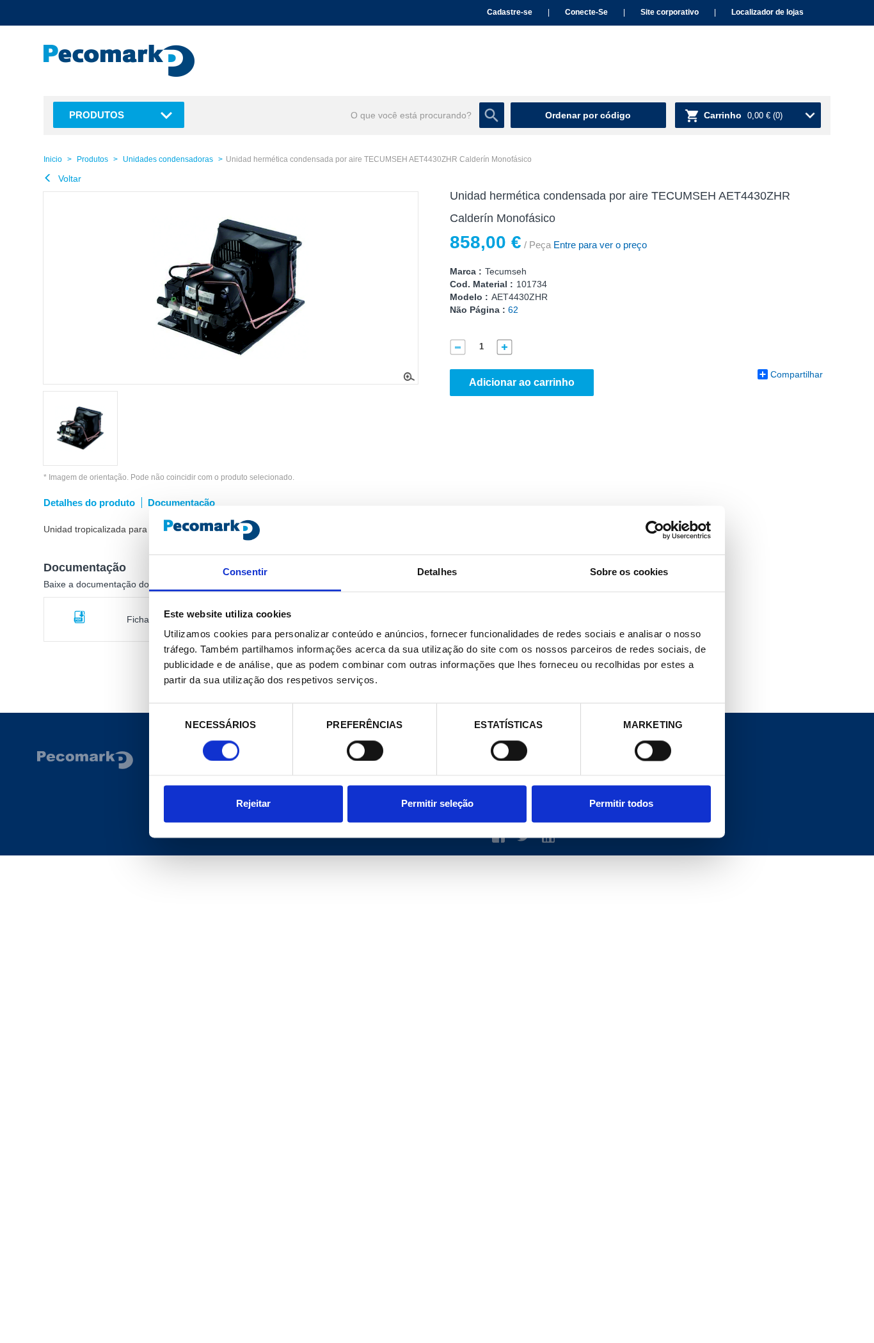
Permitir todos (621, 804)
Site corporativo (669, 12)
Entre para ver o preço (599, 244)
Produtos (96, 114)
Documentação (181, 502)
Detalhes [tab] (437, 572)
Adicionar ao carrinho (522, 382)
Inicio (53, 159)
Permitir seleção (437, 804)
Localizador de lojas (767, 12)
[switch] (365, 750)
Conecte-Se (586, 12)
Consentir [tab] (245, 572)
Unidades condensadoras (168, 159)
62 (513, 310)
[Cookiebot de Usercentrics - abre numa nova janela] (655, 529)
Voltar (68, 178)
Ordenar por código (588, 115)
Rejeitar (253, 804)
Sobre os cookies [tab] (629, 572)
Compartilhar (796, 374)
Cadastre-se (509, 12)
